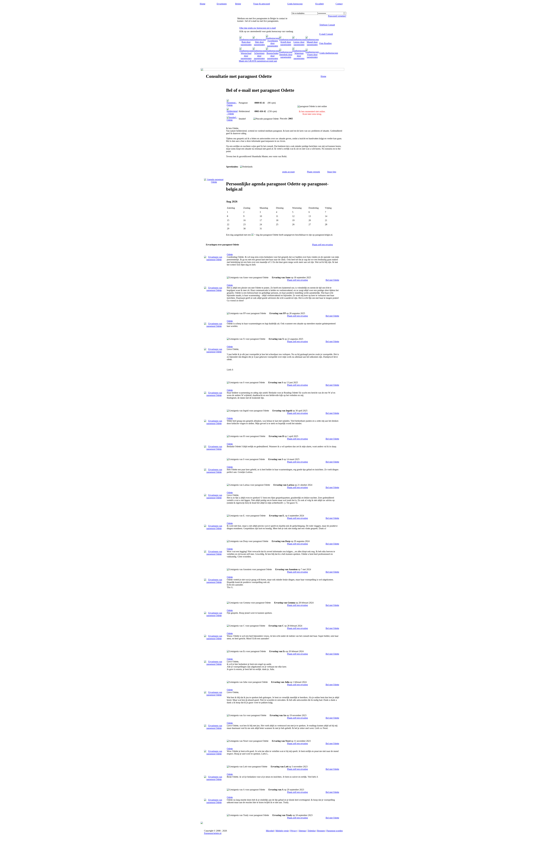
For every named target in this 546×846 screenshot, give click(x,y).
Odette (230, 254)
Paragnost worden (334, 830)
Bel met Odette (332, 280)
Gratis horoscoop (295, 4)
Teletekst (312, 830)
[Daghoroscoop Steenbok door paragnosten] (285, 57)
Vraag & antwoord (261, 4)
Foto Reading (325, 43)
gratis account (288, 172)
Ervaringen (222, 4)
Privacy (293, 830)
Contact (339, 4)
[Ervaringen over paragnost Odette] (214, 259)
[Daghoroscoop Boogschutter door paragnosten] (272, 58)
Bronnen (321, 830)
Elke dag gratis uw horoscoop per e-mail (257, 28)
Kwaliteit (319, 4)
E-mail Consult (326, 34)
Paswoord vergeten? (337, 16)
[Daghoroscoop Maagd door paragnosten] (312, 44)
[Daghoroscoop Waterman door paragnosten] (299, 58)
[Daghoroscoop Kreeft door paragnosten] (285, 44)
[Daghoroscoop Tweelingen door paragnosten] (272, 46)
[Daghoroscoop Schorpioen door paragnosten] (259, 58)
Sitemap (302, 830)
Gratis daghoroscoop (328, 53)
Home (202, 4)
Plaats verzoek (313, 172)
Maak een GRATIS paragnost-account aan (258, 61)
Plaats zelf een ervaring (322, 244)
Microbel (270, 830)
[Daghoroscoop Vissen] (312, 57)
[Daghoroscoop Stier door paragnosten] (259, 44)
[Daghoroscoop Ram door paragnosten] (246, 44)
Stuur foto (331, 172)
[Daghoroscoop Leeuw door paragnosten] (299, 44)
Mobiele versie (282, 830)
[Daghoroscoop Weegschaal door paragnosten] (246, 58)
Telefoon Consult (327, 25)
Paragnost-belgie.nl (214, 10)
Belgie (238, 4)
